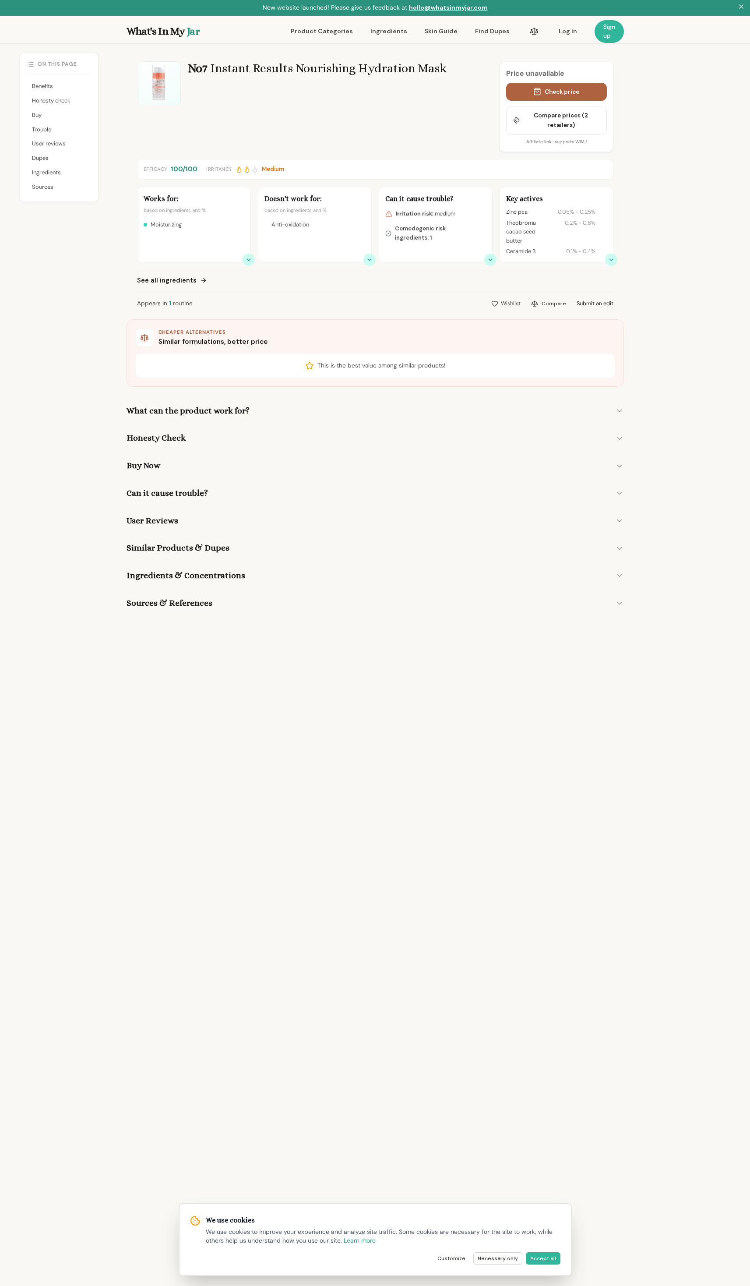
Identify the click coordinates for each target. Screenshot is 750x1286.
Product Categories (322, 31)
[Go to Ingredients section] (611, 260)
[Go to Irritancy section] (490, 260)
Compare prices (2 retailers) (561, 120)
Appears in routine (165, 303)
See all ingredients (167, 280)
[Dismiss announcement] (741, 7)
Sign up (609, 31)
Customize (451, 1258)
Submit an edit (595, 303)
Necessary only (498, 1258)
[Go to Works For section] (249, 260)
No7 (198, 68)
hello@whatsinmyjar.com (448, 7)
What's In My (163, 31)
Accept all (543, 1258)
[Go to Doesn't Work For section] (369, 260)
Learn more (360, 1240)
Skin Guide (441, 31)
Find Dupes (492, 31)
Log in (568, 31)
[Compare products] (534, 31)
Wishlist (511, 303)
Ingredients (388, 31)
